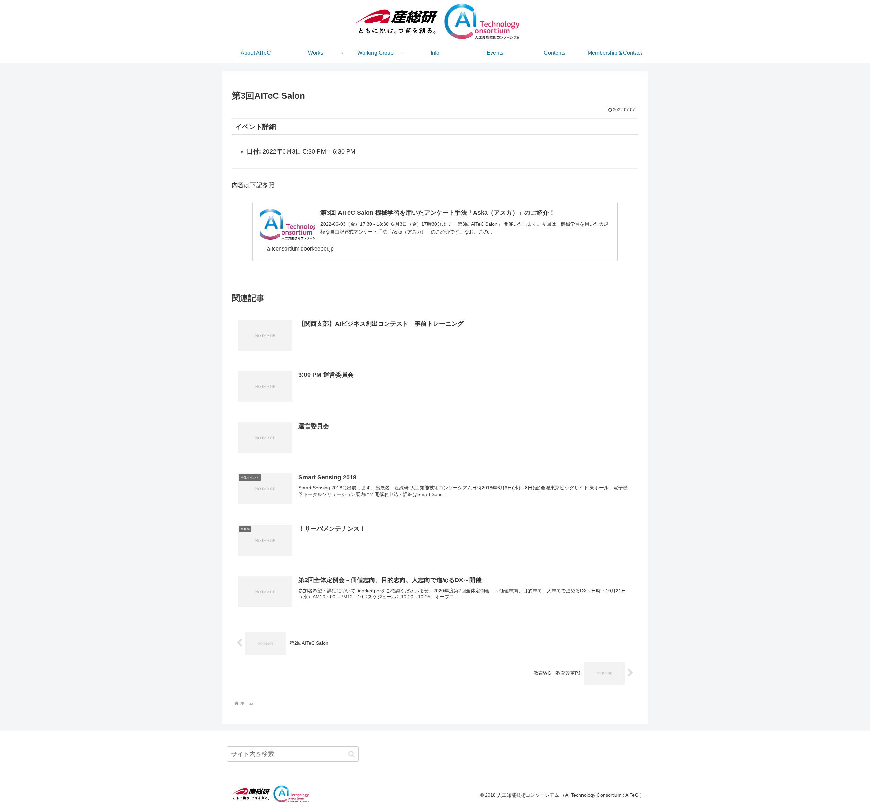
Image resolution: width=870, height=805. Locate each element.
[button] (352, 754)
